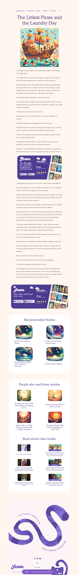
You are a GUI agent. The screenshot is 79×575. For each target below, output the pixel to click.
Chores (45, 11)
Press (37, 563)
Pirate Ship (30, 11)
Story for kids (20, 11)
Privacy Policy (37, 567)
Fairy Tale (53, 11)
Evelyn (38, 11)
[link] (23, 174)
